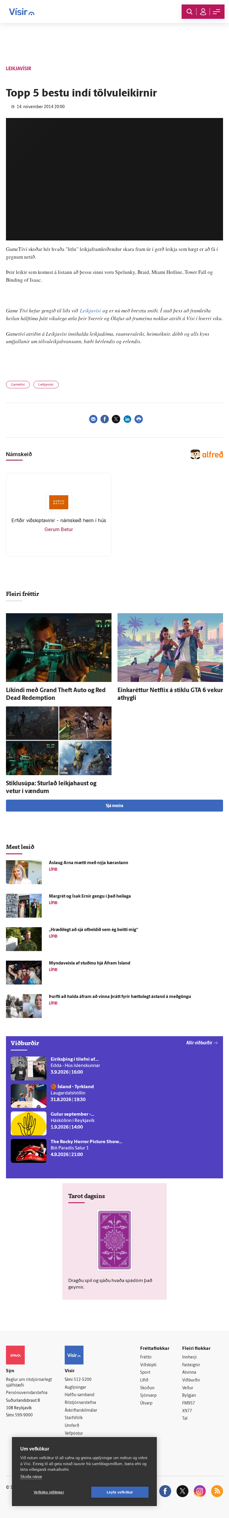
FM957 (188, 1403)
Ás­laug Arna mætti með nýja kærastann (88, 863)
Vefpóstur (74, 1433)
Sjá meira (114, 806)
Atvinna (189, 1372)
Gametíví (18, 385)
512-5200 (83, 1380)
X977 (187, 1411)
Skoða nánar (31, 1476)
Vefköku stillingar (49, 1492)
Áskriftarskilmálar (81, 1410)
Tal (185, 1418)
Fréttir (146, 1357)
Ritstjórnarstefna (80, 1403)
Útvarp (146, 1403)
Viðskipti (148, 1365)
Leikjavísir (46, 385)
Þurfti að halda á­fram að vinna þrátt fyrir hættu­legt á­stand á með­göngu (120, 997)
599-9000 (24, 1415)
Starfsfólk (74, 1418)
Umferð (72, 1426)
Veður (187, 1388)
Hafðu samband (79, 1395)
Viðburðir (191, 1380)
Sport (145, 1372)
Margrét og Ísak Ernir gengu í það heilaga (90, 896)
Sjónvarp (148, 1395)
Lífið (144, 1380)
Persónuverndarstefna (26, 1393)
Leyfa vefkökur (120, 1492)
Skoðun (147, 1388)
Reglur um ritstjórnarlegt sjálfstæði (29, 1383)
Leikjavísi (90, 310)
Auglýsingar (75, 1387)
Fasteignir (191, 1365)
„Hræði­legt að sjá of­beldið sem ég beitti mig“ (93, 930)
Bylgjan (189, 1395)
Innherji (189, 1357)
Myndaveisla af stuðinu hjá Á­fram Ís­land (89, 963)
